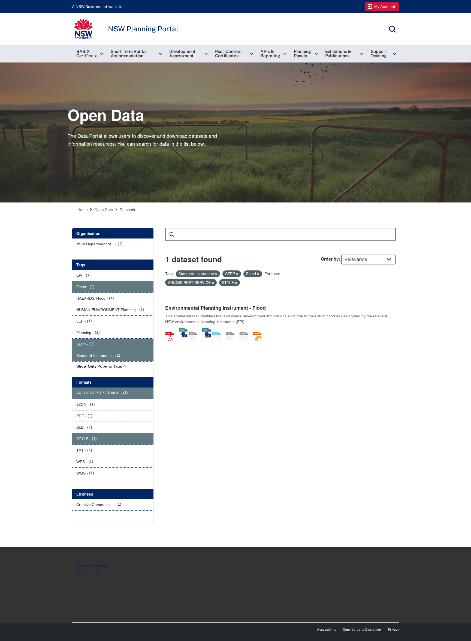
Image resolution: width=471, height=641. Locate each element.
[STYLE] (232, 330)
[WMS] (183, 330)
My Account (385, 6)
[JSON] (259, 330)
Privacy (393, 629)
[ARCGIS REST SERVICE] (195, 330)
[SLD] (245, 330)
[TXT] (218, 330)
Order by (330, 259)
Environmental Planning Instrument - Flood (215, 307)
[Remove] (216, 274)
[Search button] (171, 234)
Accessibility (326, 629)
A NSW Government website (97, 6)
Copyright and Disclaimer (362, 629)
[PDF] (171, 330)
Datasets (127, 209)
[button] (89, 53)
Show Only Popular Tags (99, 366)
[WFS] (206, 330)
